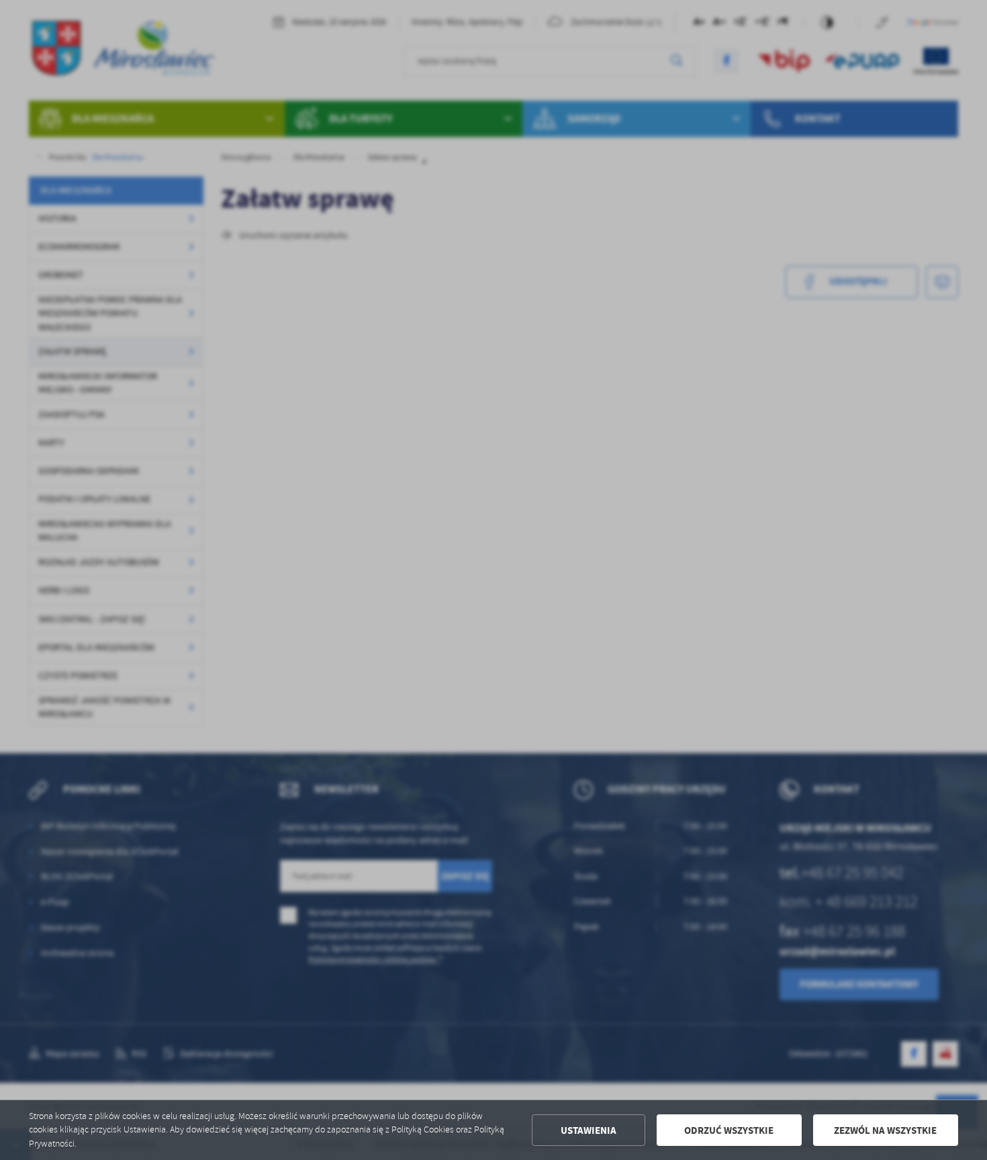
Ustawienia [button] (588, 1130)
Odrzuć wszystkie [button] (728, 1130)
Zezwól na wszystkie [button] (885, 1130)
